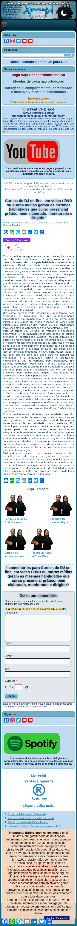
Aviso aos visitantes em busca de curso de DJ (30, 818)
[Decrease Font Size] (18, 247)
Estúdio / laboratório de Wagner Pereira (27, 822)
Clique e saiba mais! (38, 805)
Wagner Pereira (11, 225)
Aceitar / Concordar (56, 918)
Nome (9, 643)
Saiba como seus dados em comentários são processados (37, 705)
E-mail (9, 656)
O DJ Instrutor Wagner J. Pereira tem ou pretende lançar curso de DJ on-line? (39, 185)
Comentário (11, 612)
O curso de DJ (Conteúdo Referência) (26, 814)
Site (7, 669)
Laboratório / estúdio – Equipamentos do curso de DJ (34, 826)
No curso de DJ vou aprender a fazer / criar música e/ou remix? (38, 191)
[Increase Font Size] (8, 247)
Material (38, 776)
